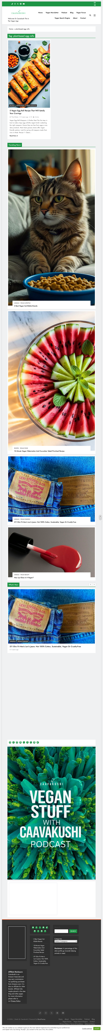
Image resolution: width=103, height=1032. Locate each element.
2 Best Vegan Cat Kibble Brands (25, 306)
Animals (16, 303)
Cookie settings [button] (87, 1028)
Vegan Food (24, 448)
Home (40, 12)
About (75, 18)
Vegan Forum (81, 12)
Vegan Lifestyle (25, 303)
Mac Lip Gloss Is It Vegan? (24, 577)
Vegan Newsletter (52, 12)
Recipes (16, 448)
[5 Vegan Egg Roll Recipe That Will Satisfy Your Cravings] (29, 74)
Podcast (64, 12)
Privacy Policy (15, 1001)
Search (57, 927)
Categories (58, 939)
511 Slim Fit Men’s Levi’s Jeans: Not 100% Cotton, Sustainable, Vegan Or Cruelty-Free (45, 522)
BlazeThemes (41, 1019)
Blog (71, 12)
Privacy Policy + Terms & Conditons (71, 1024)
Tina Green (15, 117)
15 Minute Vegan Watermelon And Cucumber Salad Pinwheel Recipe (39, 451)
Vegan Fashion (25, 519)
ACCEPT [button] (97, 1028)
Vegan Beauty (24, 575)
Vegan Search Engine (62, 18)
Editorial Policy (90, 1024)
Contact (83, 18)
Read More (13, 136)
